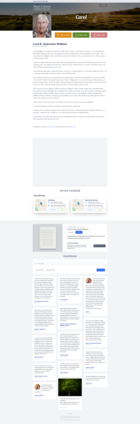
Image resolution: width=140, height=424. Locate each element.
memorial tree (50, 126)
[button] (41, 203)
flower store (72, 126)
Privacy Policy (66, 417)
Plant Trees (63, 209)
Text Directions (53, 209)
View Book (70, 232)
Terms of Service (74, 417)
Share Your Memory (99, 246)
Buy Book (79, 232)
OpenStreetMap (71, 419)
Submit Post (101, 270)
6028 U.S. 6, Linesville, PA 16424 (58, 207)
